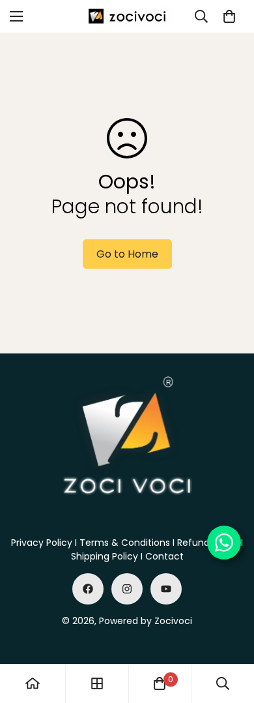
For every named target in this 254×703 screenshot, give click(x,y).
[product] (32, 683)
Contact (164, 556)
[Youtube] (166, 589)
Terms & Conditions (124, 542)
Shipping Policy (104, 556)
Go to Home (127, 254)
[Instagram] (127, 589)
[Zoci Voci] (127, 16)
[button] (229, 16)
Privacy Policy (41, 542)
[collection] (97, 683)
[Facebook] (88, 589)
